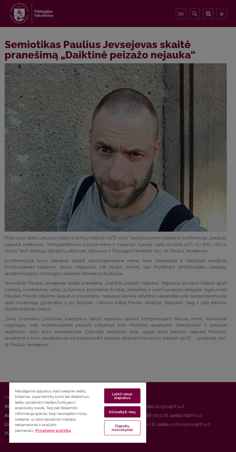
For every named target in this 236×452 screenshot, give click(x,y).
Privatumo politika (53, 430)
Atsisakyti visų (122, 412)
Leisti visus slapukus (122, 396)
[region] (77, 412)
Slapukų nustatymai (122, 428)
